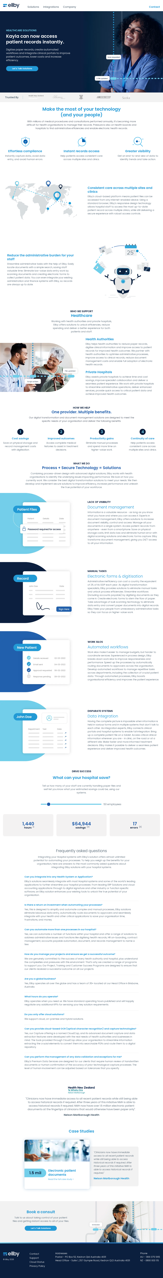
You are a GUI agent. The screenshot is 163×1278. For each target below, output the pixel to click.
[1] (33, 827)
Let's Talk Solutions (22, 68)
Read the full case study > (61, 1179)
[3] (140, 827)
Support (34, 1257)
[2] (88, 827)
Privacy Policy (37, 1266)
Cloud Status (37, 1262)
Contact (154, 7)
